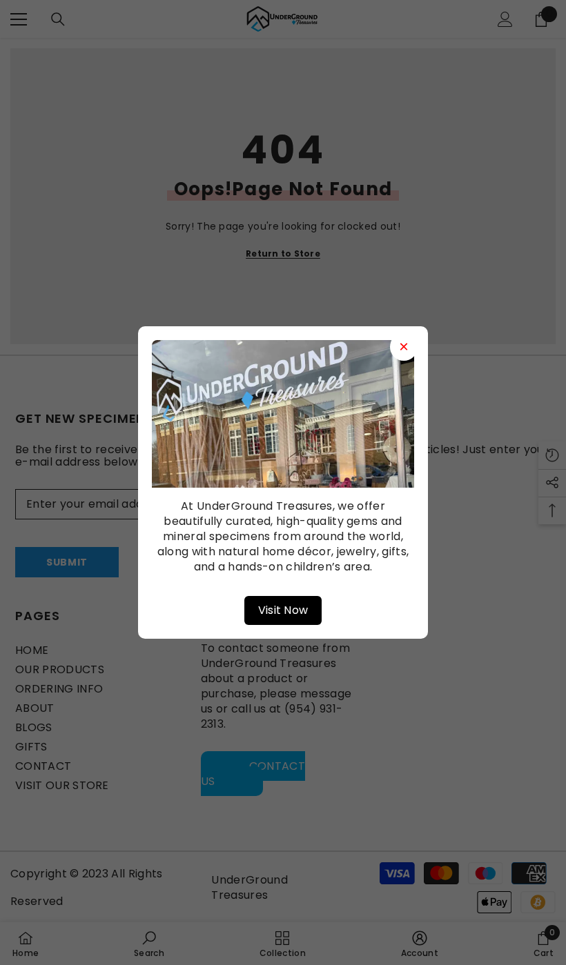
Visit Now (283, 610)
